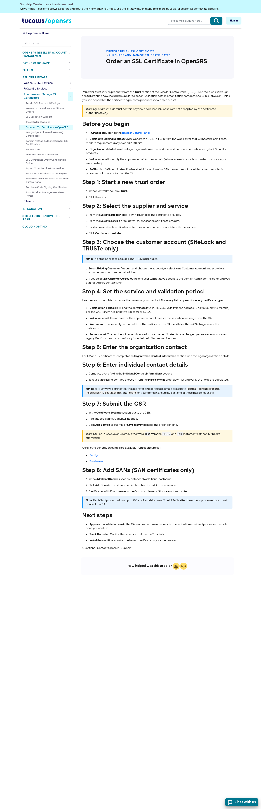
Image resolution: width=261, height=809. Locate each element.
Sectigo (94, 455)
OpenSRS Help (117, 51)
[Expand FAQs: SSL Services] (70, 89)
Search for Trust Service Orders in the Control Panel (47, 180)
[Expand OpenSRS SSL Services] (70, 83)
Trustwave (96, 461)
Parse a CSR (33, 149)
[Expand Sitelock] (70, 201)
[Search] (216, 21)
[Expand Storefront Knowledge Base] (70, 217)
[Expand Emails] (70, 69)
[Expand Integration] (70, 208)
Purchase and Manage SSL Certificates (140, 55)
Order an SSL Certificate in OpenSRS (47, 127)
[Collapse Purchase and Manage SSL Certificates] (70, 96)
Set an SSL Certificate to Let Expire (46, 173)
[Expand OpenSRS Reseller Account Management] (70, 54)
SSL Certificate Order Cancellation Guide (46, 161)
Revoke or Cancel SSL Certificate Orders (45, 110)
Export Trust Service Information (45, 168)
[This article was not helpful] (183, 566)
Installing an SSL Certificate (42, 154)
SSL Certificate (142, 51)
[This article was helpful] (176, 566)
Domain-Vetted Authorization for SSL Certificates (47, 142)
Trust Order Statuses (38, 122)
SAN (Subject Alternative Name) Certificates (44, 134)
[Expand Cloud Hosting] (70, 226)
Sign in (233, 20)
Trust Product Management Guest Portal (45, 194)
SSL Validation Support (39, 116)
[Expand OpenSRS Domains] (70, 62)
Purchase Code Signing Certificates (46, 187)
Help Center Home (37, 33)
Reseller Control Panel (136, 132)
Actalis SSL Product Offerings (43, 103)
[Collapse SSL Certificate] (70, 77)
